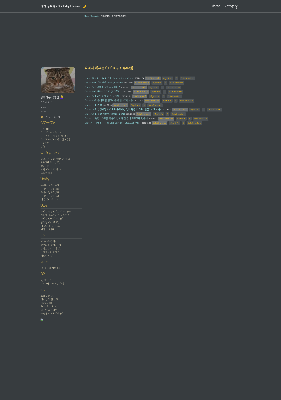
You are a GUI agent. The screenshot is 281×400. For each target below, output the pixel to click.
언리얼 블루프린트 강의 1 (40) (56, 211)
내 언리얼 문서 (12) (50, 225)
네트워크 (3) (47, 255)
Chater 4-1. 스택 (93, 105)
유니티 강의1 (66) (50, 185)
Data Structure (187, 78)
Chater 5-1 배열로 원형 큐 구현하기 (102, 96)
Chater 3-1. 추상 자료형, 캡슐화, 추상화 (104, 113)
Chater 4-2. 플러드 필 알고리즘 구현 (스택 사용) (109, 100)
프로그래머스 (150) (50, 162)
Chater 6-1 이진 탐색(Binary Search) (104, 82)
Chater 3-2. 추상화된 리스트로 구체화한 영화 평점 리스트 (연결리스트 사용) (122, 109)
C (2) (43, 146)
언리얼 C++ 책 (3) (50, 222)
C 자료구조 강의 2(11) (51, 252)
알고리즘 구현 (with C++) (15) (56, 158)
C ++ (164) (46, 129)
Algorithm (167, 78)
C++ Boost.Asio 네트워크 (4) (55, 139)
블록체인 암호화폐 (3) (52, 313)
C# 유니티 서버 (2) (50, 268)
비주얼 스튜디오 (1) (50, 310)
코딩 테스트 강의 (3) (51, 169)
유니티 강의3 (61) (50, 192)
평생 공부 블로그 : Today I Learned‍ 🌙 (63, 6)
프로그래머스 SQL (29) (52, 283)
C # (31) (45, 143)
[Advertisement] (140, 41)
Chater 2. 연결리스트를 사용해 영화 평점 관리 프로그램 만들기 (116, 118)
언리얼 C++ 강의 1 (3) (52, 218)
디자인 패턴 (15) (49, 299)
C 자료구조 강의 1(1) (51, 248)
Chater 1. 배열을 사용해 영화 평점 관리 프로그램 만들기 (112, 122)
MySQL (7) (46, 280)
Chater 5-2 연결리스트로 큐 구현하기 (103, 91)
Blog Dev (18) (47, 295)
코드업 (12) (46, 173)
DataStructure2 (152, 78)
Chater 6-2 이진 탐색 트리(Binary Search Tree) (109, 78)
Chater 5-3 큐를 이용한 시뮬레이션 (102, 87)
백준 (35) (45, 166)
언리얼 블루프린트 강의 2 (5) (55, 215)
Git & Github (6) (49, 306)
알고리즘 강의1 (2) (50, 241)
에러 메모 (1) (47, 229)
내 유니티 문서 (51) (50, 199)
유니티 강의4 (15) (50, 195)
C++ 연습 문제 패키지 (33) (54, 136)
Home (216, 6)
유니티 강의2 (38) (50, 188)
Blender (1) (46, 303)
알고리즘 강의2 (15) (51, 245)
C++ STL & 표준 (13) (51, 132)
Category (231, 6)
